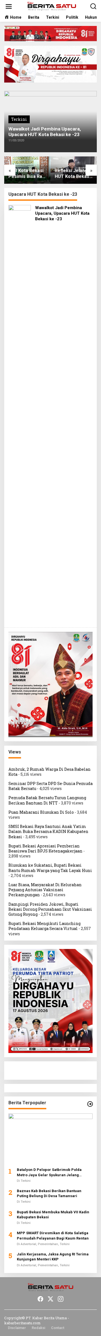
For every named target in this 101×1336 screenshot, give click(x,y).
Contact (57, 1328)
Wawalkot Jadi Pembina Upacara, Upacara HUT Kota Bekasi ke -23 (44, 131)
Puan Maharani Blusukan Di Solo (41, 812)
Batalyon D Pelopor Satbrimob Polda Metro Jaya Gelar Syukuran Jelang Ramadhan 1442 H (49, 1172)
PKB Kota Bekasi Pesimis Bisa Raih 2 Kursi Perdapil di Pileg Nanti (27, 174)
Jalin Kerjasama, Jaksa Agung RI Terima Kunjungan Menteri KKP (53, 1256)
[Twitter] (50, 1299)
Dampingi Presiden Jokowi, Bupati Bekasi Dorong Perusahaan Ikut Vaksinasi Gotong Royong (50, 909)
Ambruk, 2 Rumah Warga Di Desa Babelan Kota (49, 772)
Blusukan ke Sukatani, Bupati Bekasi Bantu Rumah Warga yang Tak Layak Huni (50, 868)
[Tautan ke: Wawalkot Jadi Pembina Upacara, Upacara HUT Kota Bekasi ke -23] (19, 413)
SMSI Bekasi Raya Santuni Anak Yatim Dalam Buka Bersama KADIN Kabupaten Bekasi (48, 831)
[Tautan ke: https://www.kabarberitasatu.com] (90, 1104)
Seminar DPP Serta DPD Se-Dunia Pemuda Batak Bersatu (50, 786)
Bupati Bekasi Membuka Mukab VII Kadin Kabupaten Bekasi (53, 1214)
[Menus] (8, 6)
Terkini (19, 119)
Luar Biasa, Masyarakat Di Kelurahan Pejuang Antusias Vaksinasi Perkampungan (45, 889)
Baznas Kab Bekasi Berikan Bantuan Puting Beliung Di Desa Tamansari (49, 1193)
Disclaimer (17, 1328)
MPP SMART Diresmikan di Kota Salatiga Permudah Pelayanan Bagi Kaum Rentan (53, 1235)
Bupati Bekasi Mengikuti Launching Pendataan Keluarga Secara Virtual (44, 926)
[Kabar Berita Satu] (51, 6)
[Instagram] (60, 1299)
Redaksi (38, 1328)
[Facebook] (40, 1299)
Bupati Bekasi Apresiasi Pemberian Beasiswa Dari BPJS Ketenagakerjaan (45, 848)
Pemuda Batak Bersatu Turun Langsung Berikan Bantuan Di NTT (47, 800)
